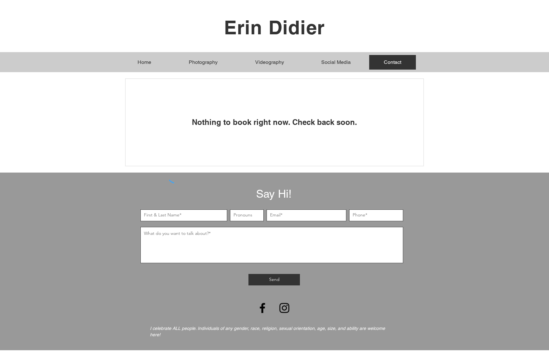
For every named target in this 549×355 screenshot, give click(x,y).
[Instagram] (284, 308)
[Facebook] (262, 308)
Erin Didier (274, 27)
